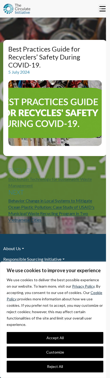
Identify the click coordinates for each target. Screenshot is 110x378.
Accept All (55, 337)
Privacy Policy (83, 286)
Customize (55, 352)
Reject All (55, 366)
